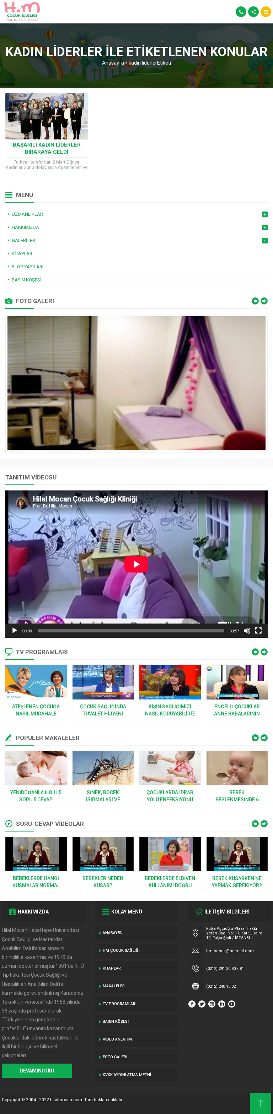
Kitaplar (112, 968)
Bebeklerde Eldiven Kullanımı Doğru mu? (170, 882)
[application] (136, 564)
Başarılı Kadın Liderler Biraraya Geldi (47, 148)
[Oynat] (14, 630)
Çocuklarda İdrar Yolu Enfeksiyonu (169, 796)
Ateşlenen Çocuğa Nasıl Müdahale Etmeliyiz (36, 710)
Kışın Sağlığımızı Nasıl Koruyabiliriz (170, 710)
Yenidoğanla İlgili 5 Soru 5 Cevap (35, 796)
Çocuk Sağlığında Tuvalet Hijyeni (103, 710)
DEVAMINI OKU (37, 1071)
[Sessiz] (247, 630)
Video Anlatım (117, 1039)
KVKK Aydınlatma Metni (127, 1074)
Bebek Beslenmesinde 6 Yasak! (237, 796)
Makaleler (114, 986)
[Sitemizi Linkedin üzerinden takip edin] (221, 1004)
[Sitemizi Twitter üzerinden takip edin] (201, 1004)
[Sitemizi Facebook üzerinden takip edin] (192, 1004)
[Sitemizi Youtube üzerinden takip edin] (231, 1004)
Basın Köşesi (116, 1021)
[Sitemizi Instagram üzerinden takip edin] (211, 1004)
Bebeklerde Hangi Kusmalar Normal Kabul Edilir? (36, 882)
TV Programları (119, 1003)
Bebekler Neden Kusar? (102, 882)
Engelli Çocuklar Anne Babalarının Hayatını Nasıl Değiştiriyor (237, 710)
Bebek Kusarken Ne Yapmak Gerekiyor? (237, 882)
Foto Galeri (115, 1057)
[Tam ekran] (258, 630)
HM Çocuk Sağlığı (121, 950)
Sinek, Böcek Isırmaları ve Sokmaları (103, 796)
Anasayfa (113, 63)
